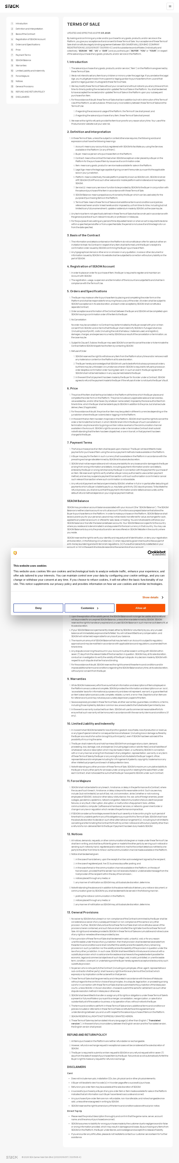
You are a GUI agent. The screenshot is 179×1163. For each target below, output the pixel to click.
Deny (38, 607)
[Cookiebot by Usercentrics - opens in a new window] (150, 553)
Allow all (140, 607)
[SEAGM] (12, 6)
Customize (87, 607)
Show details (150, 597)
